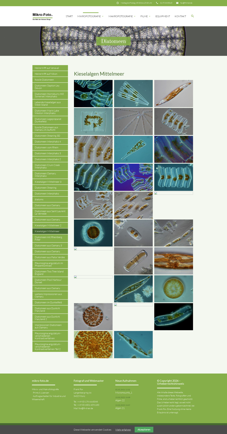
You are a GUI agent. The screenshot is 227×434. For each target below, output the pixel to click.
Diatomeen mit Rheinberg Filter (48, 238)
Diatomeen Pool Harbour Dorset (48, 281)
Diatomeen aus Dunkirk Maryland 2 (47, 318)
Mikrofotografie (90, 16)
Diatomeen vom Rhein (46, 147)
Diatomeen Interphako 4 (48, 141)
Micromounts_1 (123, 392)
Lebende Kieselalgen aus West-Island (48, 103)
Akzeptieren (144, 429)
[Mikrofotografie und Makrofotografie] (42, 16)
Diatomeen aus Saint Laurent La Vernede (50, 212)
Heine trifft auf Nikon (46, 73)
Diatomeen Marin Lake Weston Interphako (47, 112)
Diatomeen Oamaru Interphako (45, 174)
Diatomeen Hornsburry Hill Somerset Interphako (49, 95)
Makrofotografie (122, 16)
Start (69, 16)
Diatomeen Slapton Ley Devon (47, 87)
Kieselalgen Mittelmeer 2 (48, 225)
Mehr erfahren (123, 429)
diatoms (39, 199)
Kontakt (180, 16)
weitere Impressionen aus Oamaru (48, 295)
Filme (146, 16)
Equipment (163, 16)
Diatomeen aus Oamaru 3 (48, 245)
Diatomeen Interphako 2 (48, 159)
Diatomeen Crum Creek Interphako (47, 166)
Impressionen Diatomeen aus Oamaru (48, 326)
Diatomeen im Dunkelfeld (48, 302)
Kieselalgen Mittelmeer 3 (48, 181)
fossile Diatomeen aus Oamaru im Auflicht (46, 128)
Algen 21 (120, 408)
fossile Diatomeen (44, 79)
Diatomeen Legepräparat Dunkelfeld (48, 120)
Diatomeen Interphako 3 (48, 153)
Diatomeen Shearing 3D (47, 135)
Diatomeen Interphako (47, 193)
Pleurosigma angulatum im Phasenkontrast (49, 264)
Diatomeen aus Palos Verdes (50, 257)
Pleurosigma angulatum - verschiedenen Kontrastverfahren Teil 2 (48, 347)
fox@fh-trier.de (186, 3)
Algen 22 (120, 400)
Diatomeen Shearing (45, 187)
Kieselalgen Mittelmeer (47, 231)
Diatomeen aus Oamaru (47, 205)
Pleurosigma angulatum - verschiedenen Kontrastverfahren (48, 336)
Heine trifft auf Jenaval (47, 67)
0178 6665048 (166, 3)
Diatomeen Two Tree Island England (49, 272)
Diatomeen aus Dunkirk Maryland (47, 309)
